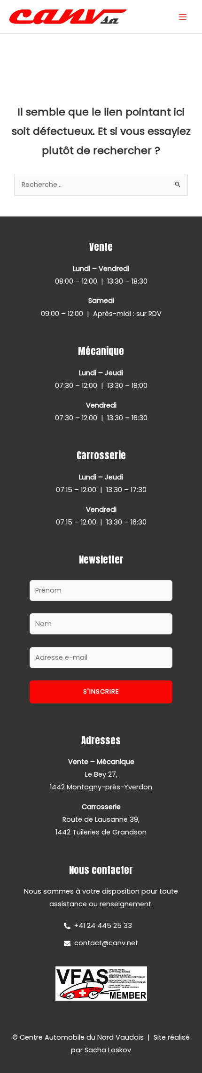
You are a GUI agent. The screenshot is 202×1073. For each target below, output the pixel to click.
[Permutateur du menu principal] (183, 17)
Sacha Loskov (108, 1050)
